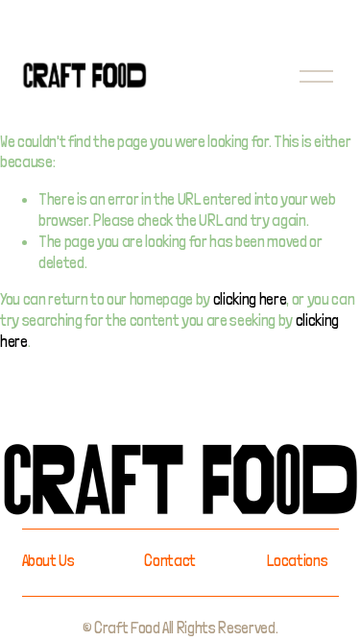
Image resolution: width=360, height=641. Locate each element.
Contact (170, 560)
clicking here (250, 298)
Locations (297, 560)
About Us (48, 560)
